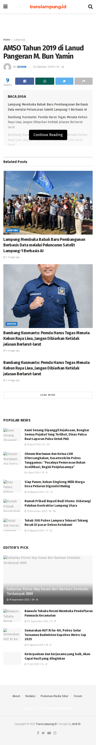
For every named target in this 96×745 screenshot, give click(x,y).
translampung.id (48, 6)
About (16, 696)
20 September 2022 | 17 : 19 (41, 621)
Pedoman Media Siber (54, 696)
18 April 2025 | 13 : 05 (38, 444)
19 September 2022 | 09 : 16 (23, 599)
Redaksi (30, 696)
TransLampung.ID (46, 724)
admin (21, 66)
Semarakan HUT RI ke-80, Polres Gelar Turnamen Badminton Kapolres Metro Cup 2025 (55, 635)
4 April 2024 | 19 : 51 (37, 472)
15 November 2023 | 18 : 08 (41, 511)
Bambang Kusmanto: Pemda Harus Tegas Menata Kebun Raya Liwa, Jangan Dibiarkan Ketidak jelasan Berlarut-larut (47, 122)
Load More (48, 395)
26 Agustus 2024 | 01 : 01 (40, 492)
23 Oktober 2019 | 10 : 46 (48, 66)
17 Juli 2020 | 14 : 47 (37, 664)
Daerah (11, 324)
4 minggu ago (12, 350)
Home (6, 39)
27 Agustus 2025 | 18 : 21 (39, 645)
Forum (78, 696)
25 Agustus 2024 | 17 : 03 (39, 530)
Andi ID (76, 724)
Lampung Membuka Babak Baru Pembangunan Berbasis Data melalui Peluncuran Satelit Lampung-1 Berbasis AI (44, 245)
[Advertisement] (48, 23)
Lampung (19, 39)
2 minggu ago (12, 257)
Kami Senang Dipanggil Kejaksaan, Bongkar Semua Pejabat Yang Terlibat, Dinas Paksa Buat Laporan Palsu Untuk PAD (57, 434)
